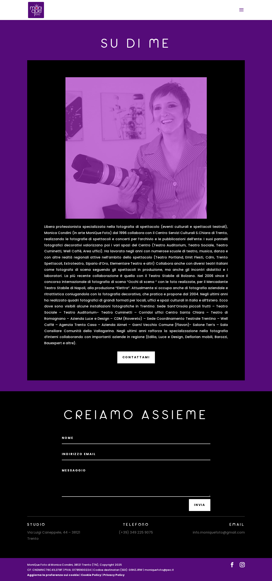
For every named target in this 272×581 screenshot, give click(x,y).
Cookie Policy (91, 575)
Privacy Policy (114, 575)
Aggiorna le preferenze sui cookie (53, 575)
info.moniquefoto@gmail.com (219, 532)
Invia (199, 505)
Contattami (136, 357)
